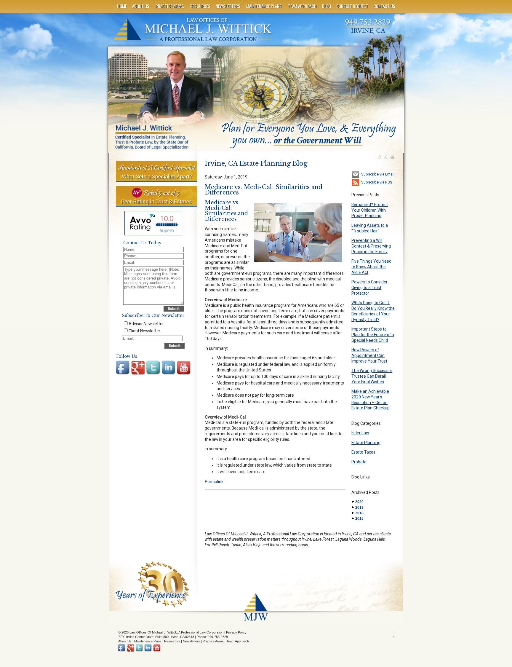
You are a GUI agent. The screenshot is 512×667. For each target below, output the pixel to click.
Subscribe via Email (377, 174)
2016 (359, 518)
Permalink (214, 481)
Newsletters (191, 641)
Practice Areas (213, 641)
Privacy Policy (236, 632)
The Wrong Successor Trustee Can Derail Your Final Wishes (371, 376)
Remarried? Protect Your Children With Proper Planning (369, 210)
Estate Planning (365, 442)
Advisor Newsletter (146, 323)
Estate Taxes (363, 452)
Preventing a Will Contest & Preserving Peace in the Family (371, 246)
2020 (359, 502)
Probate (359, 461)
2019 (359, 507)
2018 (359, 513)
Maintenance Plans (147, 641)
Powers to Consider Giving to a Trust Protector (369, 287)
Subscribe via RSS (376, 182)
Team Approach (237, 641)
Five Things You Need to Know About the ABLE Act (371, 267)
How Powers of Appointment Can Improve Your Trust (369, 355)
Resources (172, 641)
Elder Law (360, 432)
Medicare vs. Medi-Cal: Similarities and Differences (263, 189)
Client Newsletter (144, 330)
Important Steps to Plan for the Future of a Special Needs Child (372, 334)
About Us (125, 641)
